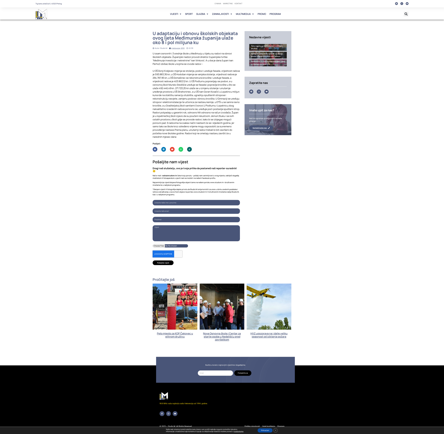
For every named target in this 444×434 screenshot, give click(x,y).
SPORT (189, 14)
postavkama (238, 431)
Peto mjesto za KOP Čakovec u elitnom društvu (175, 335)
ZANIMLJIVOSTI (220, 14)
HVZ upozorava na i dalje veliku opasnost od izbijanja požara (269, 335)
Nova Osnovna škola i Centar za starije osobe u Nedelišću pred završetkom (222, 336)
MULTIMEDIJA (243, 14)
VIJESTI (174, 14)
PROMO (262, 14)
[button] (406, 14)
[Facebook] (396, 3)
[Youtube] (407, 3)
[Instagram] (401, 3)
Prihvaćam (265, 430)
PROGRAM (275, 14)
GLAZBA (200, 14)
